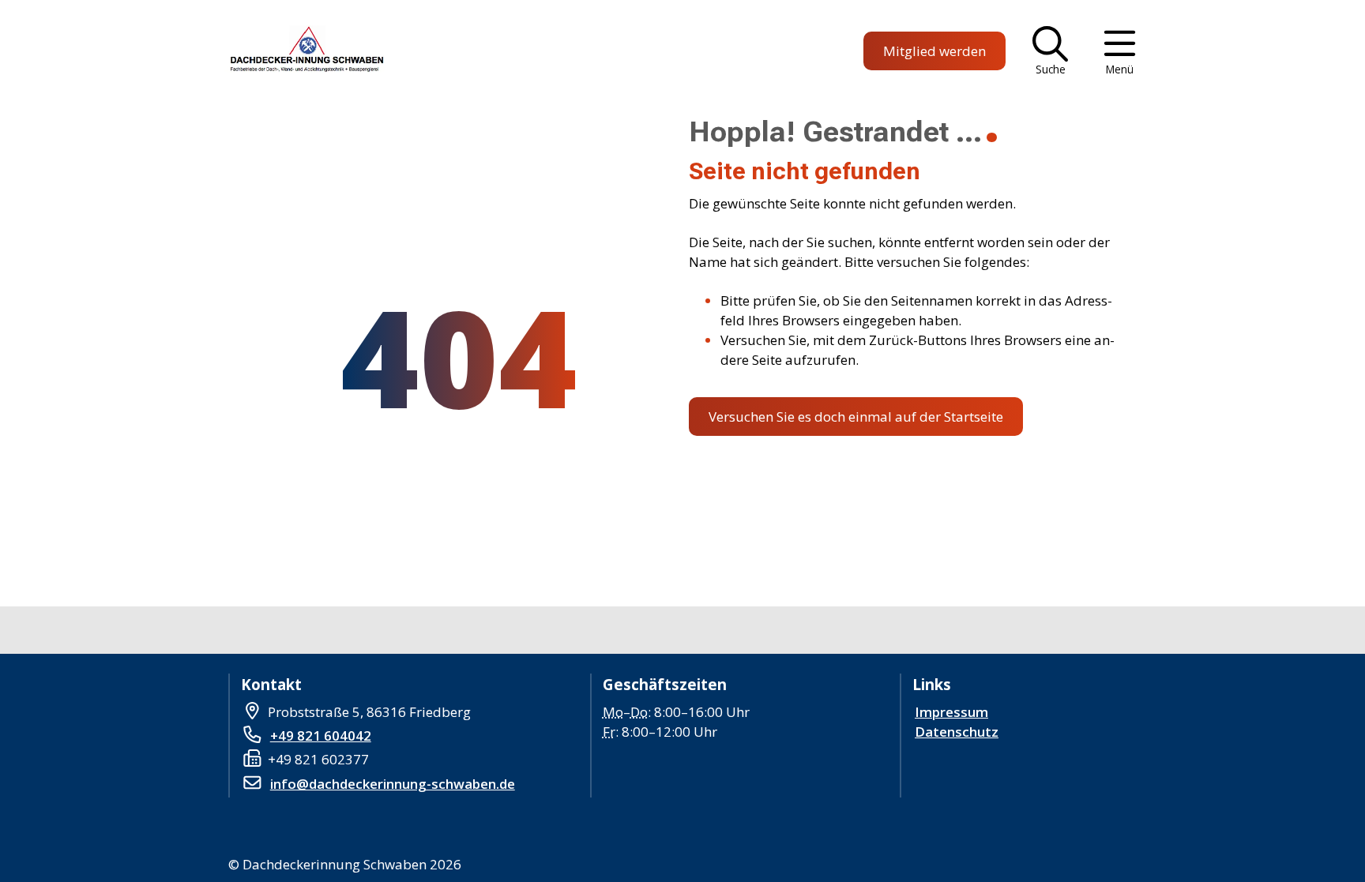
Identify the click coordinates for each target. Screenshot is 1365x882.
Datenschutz (956, 731)
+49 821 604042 (320, 735)
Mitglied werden (934, 51)
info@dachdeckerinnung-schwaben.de (392, 784)
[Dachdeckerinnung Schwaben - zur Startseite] (304, 51)
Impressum (951, 712)
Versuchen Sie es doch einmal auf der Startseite (856, 416)
